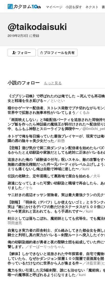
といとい (57, 100)
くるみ (84, 112)
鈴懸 (61, 140)
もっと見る (53, 82)
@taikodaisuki (37, 26)
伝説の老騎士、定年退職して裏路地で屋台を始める (49, 175)
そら (29, 187)
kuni (86, 168)
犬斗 (96, 175)
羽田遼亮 (15, 222)
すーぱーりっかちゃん (47, 246)
